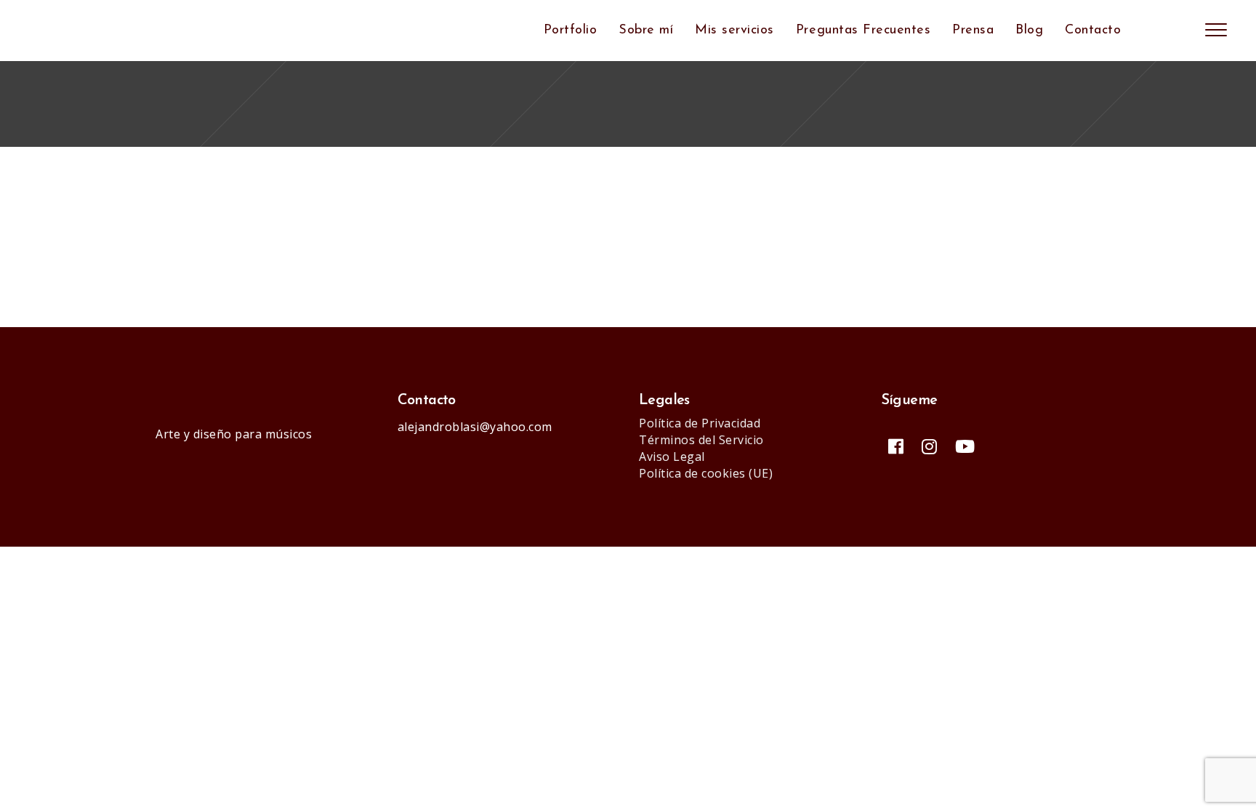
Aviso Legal (672, 457)
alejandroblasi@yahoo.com (475, 427)
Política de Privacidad (699, 423)
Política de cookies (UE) (706, 473)
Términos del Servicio (701, 440)
